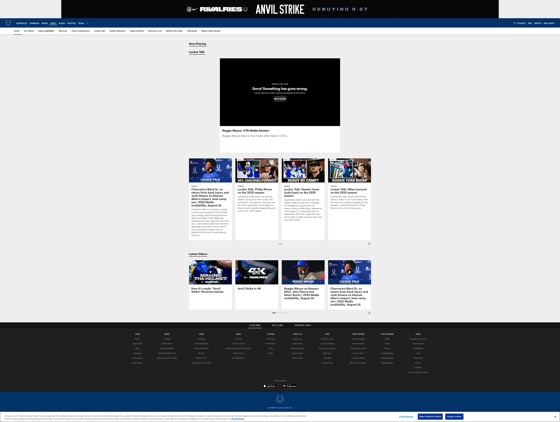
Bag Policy (327, 353)
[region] (280, 417)
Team (137, 334)
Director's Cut (201, 358)
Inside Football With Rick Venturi (238, 348)
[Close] (555, 416)
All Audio (238, 339)
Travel (270, 348)
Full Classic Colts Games (201, 363)
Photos (270, 334)
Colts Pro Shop (327, 339)
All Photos (271, 339)
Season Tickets (358, 344)
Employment (297, 344)
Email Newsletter (387, 358)
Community (418, 358)
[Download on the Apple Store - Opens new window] (269, 386)
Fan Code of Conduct (327, 348)
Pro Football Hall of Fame (418, 372)
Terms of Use (297, 358)
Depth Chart (137, 344)
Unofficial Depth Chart (167, 353)
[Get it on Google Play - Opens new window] (289, 387)
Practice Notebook (167, 348)
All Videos (201, 339)
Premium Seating (358, 358)
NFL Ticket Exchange (358, 363)
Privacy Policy (297, 353)
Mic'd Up (201, 353)
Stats (137, 348)
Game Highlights (201, 344)
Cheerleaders (418, 348)
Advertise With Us (297, 348)
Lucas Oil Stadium (327, 344)
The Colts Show (238, 344)
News (166, 334)
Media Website (387, 363)
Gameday (327, 358)
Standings (137, 353)
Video (201, 334)
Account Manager (358, 339)
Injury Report (137, 358)
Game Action (271, 344)
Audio (238, 334)
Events (418, 363)
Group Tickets (358, 353)
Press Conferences (201, 348)
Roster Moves (167, 344)
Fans (418, 353)
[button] (280, 99)
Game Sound (238, 353)
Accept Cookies (454, 416)
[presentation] (370, 243)
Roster (137, 339)
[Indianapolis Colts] (280, 399)
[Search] (515, 23)
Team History (137, 363)
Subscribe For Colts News (167, 358)
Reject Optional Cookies (430, 416)
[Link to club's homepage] (8, 22)
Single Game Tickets (358, 348)
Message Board (387, 353)
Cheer (270, 353)
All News (167, 339)
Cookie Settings (406, 416)
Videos (387, 344)
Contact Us (297, 339)
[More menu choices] (87, 23)
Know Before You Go (418, 339)
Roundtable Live (238, 358)
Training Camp (327, 363)
